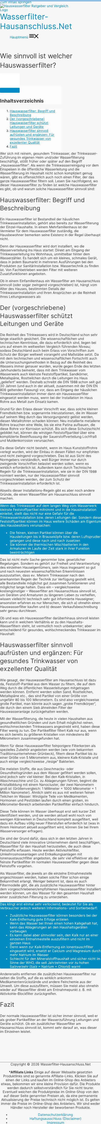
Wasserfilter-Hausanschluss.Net (36, 21)
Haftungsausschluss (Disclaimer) (55, 1119)
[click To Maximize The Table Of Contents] (10, 79)
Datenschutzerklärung (55, 1115)
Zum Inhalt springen (15, 2)
